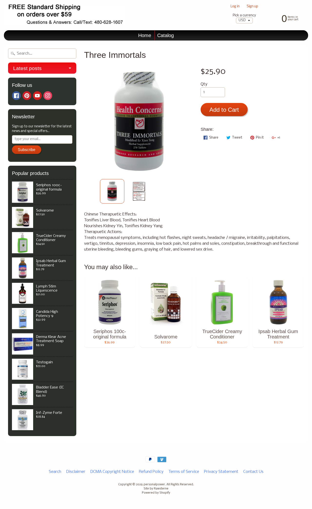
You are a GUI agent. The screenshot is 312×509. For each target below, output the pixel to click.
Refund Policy (151, 471)
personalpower (154, 484)
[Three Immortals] (112, 191)
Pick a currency (244, 15)
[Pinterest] (26, 95)
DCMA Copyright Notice (112, 471)
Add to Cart (224, 109)
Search (55, 471)
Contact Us (253, 471)
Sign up (252, 6)
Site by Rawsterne (156, 488)
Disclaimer (75, 471)
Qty (204, 84)
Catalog (165, 35)
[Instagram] (47, 95)
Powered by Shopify (156, 492)
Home (144, 35)
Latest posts (27, 68)
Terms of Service (183, 471)
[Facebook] (16, 95)
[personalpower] (65, 15)
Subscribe (26, 150)
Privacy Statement (221, 471)
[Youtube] (37, 95)
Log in (235, 6)
